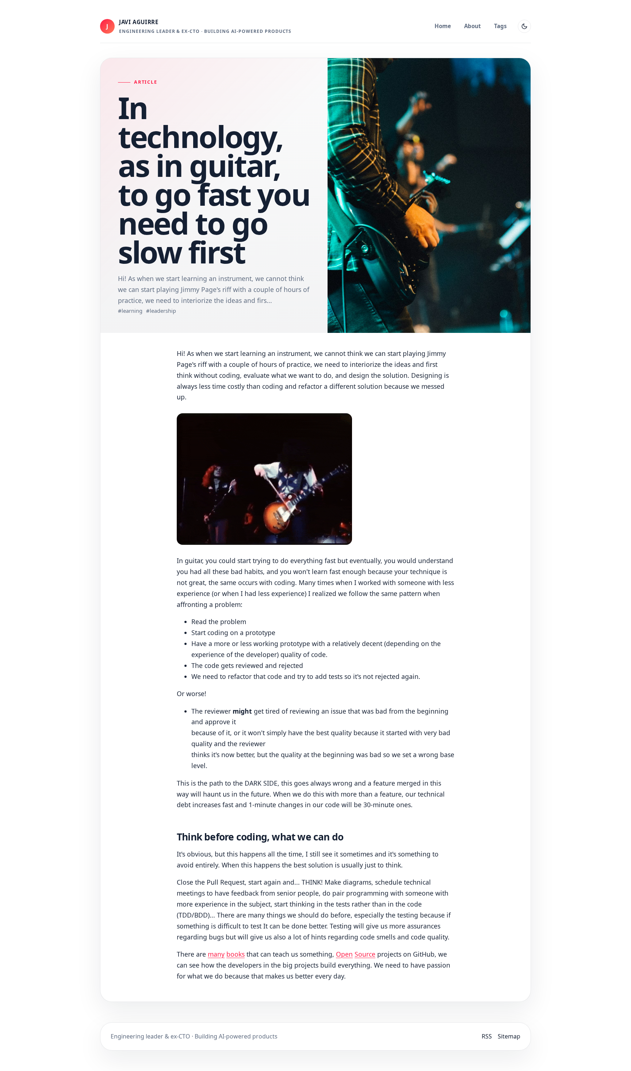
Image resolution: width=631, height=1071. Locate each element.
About (472, 26)
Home (443, 26)
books (235, 954)
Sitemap (509, 1036)
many (216, 954)
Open (344, 954)
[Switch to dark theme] (524, 26)
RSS (487, 1036)
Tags (500, 26)
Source (365, 954)
